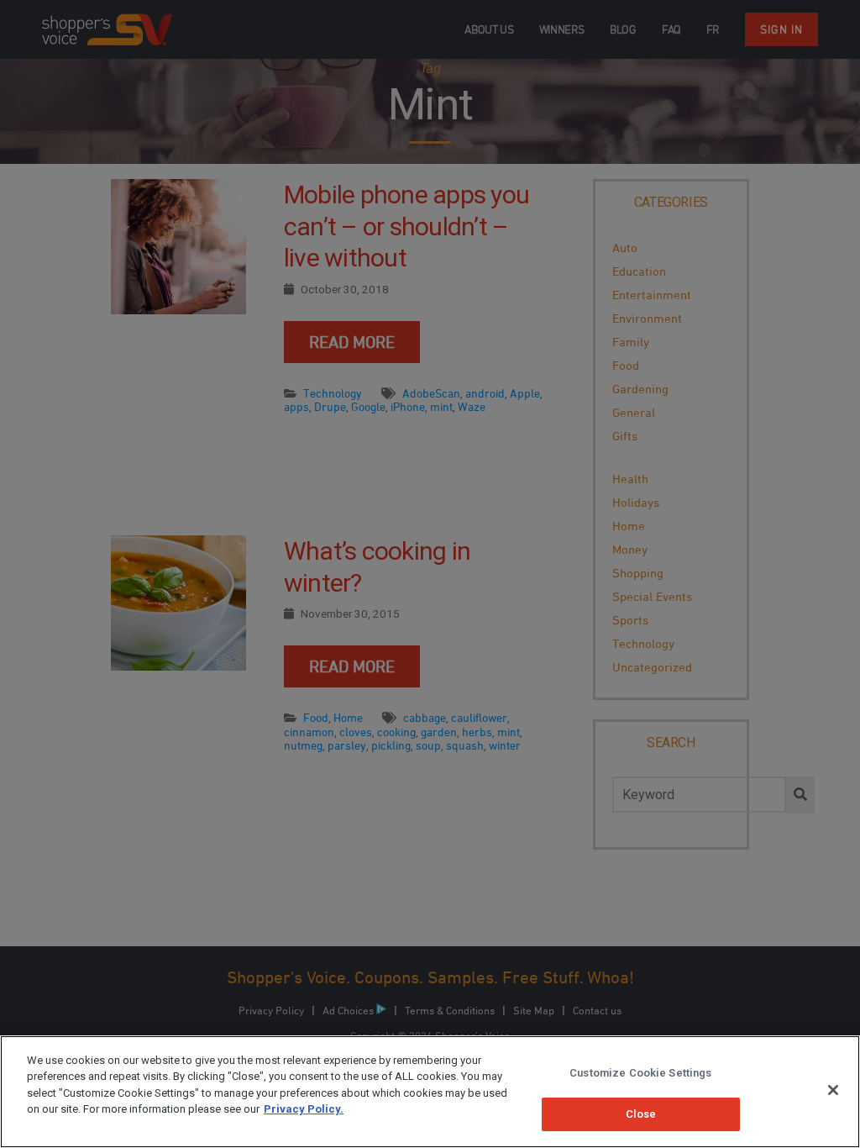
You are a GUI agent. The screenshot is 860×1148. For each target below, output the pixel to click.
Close (641, 1114)
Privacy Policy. (303, 1109)
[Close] (833, 1090)
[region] (430, 1091)
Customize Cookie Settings (640, 1072)
